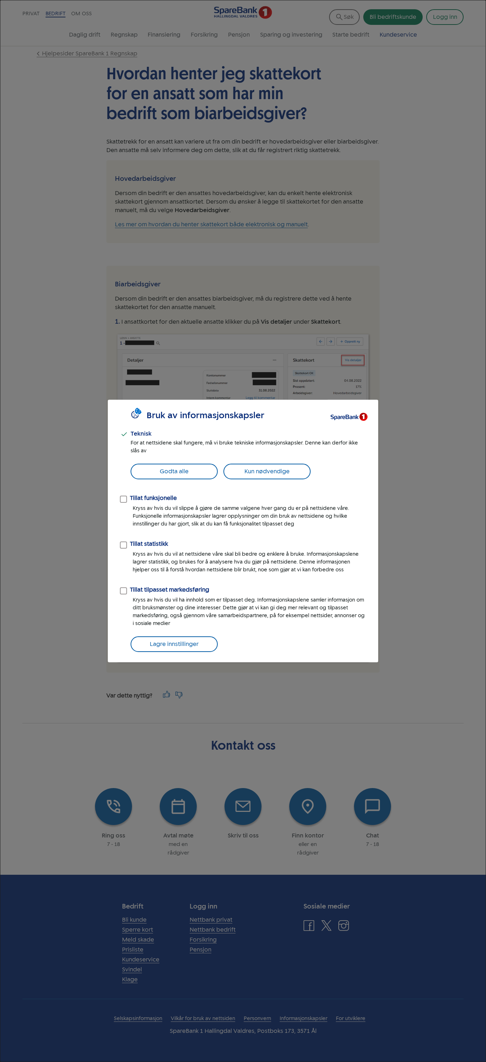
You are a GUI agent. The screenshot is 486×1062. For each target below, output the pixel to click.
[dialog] (243, 531)
